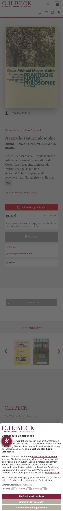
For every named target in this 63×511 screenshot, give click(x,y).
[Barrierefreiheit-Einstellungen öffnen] (7, 441)
